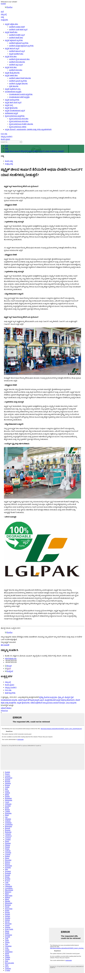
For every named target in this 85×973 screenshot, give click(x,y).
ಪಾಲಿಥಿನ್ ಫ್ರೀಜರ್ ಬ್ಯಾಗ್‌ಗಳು (18, 81)
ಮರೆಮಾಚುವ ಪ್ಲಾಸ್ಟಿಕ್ (11, 113)
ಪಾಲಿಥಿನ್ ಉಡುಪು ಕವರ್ (17, 27)
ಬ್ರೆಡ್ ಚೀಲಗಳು (13, 86)
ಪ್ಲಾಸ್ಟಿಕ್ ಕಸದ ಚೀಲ (11, 56)
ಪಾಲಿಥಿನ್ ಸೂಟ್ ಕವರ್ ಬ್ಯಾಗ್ (18, 29)
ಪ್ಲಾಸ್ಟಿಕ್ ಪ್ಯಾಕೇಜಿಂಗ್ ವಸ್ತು (12, 89)
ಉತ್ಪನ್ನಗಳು (4, 20)
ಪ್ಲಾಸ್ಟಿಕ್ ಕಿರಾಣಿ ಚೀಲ (11, 32)
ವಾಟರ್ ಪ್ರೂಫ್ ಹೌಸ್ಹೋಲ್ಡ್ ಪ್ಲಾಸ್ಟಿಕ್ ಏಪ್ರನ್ (31, 700)
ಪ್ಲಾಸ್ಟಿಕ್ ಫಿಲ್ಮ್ (9, 105)
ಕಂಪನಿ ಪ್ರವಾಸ (5, 139)
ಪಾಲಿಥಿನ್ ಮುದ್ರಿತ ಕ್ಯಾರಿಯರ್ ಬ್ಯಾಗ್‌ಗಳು (21, 46)
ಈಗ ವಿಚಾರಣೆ (5, 645)
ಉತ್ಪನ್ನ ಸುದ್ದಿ (9, 164)
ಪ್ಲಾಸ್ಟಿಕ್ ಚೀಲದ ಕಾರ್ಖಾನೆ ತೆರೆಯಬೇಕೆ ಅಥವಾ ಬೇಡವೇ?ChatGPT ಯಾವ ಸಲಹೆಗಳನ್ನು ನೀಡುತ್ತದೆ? (34, 151)
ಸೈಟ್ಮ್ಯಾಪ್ (61, 697)
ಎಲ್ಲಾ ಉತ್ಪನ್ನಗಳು (71, 702)
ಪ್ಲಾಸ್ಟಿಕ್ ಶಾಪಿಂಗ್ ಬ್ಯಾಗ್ (12, 48)
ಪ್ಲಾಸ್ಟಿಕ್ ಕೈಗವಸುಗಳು (11, 108)
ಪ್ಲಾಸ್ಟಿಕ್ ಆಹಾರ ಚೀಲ (11, 75)
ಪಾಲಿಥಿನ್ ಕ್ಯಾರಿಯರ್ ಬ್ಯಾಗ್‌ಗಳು (18, 43)
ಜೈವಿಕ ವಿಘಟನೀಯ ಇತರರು (17, 127)
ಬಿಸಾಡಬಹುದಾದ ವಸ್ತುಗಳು (9, 700)
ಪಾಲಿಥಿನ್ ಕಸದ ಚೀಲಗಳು (17, 62)
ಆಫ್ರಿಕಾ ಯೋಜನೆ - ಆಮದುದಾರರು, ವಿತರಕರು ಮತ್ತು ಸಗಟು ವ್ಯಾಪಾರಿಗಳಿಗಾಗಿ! (28, 129)
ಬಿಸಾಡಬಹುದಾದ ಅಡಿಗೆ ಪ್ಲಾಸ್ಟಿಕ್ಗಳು (19, 97)
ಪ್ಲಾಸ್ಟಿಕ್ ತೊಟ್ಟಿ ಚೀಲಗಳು (12, 73)
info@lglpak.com (10, 658)
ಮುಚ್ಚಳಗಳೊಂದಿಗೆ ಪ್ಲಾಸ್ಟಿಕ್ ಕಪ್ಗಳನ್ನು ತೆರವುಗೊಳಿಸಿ (60, 700)
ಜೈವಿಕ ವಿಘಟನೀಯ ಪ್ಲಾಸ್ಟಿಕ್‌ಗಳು (15, 116)
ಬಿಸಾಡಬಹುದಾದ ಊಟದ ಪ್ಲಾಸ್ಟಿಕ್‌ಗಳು (21, 94)
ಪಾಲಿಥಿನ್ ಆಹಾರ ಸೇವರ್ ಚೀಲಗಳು (20, 78)
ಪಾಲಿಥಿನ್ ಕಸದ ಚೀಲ (15, 70)
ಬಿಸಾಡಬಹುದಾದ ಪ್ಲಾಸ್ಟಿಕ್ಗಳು (13, 91)
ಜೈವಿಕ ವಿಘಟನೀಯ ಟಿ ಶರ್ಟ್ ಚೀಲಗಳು (21, 124)
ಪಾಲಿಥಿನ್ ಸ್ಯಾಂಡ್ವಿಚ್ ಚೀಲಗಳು (18, 83)
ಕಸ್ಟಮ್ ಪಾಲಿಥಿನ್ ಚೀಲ (16, 54)
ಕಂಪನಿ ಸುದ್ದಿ (9, 161)
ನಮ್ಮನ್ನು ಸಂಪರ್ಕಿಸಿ (6, 136)
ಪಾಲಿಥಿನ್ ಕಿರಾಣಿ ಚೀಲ (16, 37)
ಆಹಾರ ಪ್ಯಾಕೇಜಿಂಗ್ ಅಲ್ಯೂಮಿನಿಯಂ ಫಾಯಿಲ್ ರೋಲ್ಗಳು (47, 702)
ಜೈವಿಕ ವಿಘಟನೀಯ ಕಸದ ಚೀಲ (18, 118)
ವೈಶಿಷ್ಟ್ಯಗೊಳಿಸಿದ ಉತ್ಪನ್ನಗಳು (48, 697)
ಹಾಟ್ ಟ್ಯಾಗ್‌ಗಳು (10, 693)
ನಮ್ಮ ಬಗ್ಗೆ (4, 14)
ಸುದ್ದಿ (2, 17)
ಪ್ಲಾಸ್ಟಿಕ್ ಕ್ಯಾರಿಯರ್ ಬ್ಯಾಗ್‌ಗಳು (14, 40)
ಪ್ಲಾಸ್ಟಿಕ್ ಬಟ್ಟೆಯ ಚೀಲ (11, 24)
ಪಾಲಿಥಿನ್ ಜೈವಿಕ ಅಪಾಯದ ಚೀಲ (19, 59)
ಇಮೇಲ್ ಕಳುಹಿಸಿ (6, 708)
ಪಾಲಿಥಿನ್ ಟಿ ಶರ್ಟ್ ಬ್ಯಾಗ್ (17, 35)
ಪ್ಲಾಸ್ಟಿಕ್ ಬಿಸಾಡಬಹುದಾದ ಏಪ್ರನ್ (15, 110)
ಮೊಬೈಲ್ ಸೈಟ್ (69, 697)
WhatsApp (4, 710)
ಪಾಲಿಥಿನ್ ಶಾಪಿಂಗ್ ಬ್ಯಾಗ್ (17, 51)
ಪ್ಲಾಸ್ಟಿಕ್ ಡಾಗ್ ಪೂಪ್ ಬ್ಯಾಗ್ (13, 102)
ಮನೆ (2, 11)
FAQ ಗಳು (4, 134)
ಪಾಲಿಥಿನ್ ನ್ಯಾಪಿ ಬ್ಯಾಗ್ (16, 64)
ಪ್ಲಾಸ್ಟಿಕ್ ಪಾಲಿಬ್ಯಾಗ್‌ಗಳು (12, 100)
